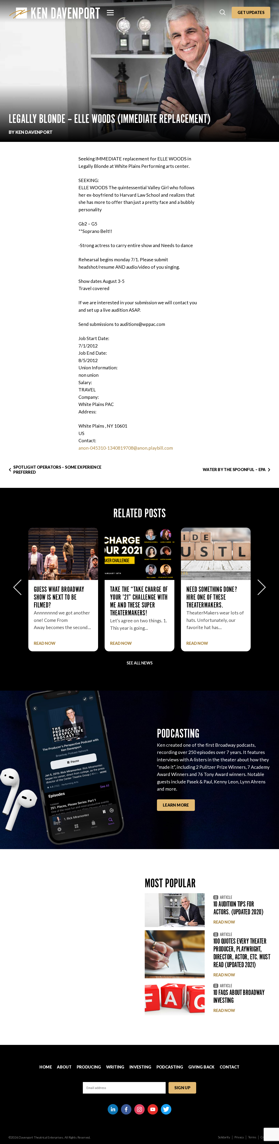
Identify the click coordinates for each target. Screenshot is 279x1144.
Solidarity (224, 1137)
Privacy (239, 1137)
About (64, 1067)
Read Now (44, 643)
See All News (140, 663)
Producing (89, 1067)
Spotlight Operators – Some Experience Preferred (57, 470)
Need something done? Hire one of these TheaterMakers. (135, 597)
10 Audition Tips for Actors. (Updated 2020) (238, 908)
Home (45, 1067)
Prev (17, 587)
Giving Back (201, 1067)
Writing (115, 1067)
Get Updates (251, 12)
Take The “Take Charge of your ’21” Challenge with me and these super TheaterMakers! (63, 601)
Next (261, 587)
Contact (230, 1067)
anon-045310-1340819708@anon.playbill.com (125, 448)
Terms (252, 1137)
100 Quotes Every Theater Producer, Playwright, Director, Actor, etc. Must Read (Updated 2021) (241, 953)
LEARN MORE (176, 805)
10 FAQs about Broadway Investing (238, 996)
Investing (140, 1067)
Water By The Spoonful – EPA (234, 469)
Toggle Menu (110, 13)
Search (223, 12)
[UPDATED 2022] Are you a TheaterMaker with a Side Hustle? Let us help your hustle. (215, 601)
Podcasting (170, 1067)
